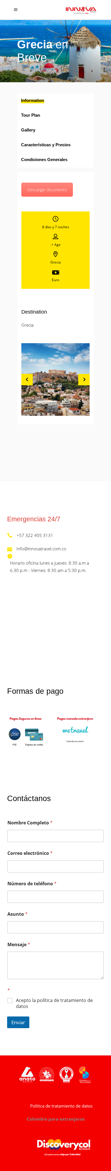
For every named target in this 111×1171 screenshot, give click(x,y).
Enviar (18, 1022)
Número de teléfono (32, 883)
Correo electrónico (30, 853)
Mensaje (18, 944)
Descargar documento (47, 189)
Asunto (17, 914)
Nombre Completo (30, 823)
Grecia (27, 325)
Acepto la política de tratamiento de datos (54, 1003)
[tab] (55, 101)
